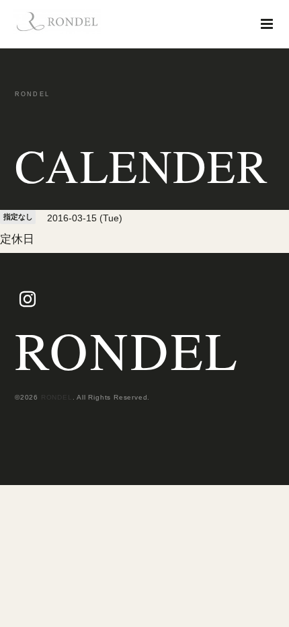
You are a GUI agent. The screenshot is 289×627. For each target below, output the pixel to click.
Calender (141, 165)
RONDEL (127, 350)
